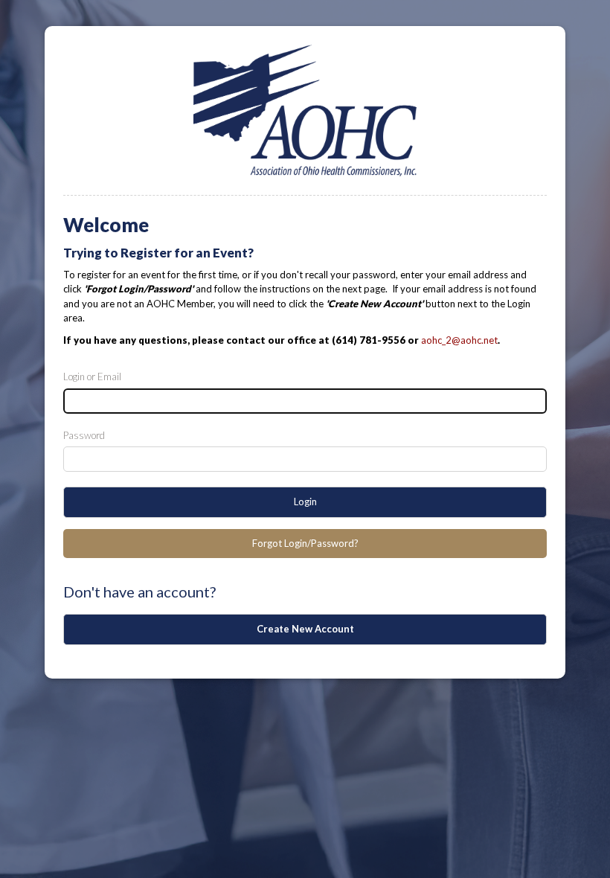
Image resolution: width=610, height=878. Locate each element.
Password (84, 435)
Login (305, 501)
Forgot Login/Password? (305, 543)
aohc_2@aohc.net (459, 340)
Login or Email (92, 376)
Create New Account (305, 629)
